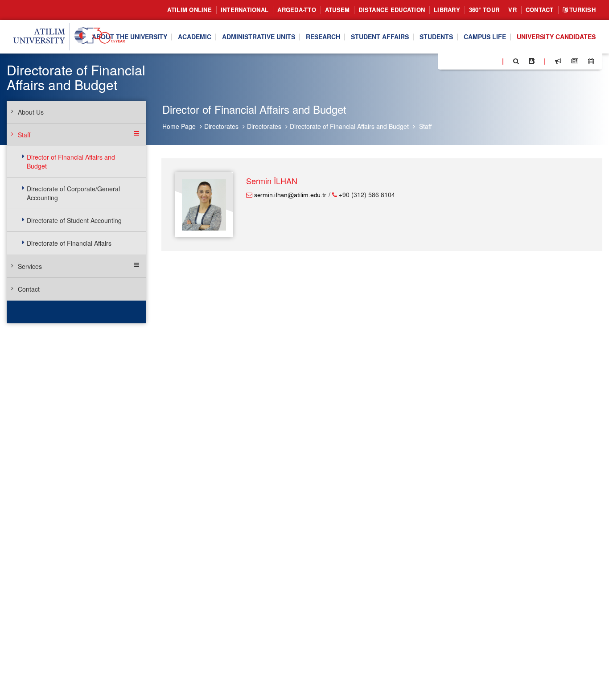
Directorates (221, 126)
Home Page (179, 126)
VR (512, 9)
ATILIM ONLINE (189, 9)
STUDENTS (436, 37)
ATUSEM (337, 9)
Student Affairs (380, 37)
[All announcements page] (558, 61)
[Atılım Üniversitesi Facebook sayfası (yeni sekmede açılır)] (447, 61)
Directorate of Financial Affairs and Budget (349, 126)
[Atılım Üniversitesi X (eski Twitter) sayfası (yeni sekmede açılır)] (458, 61)
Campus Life (485, 37)
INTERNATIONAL (244, 9)
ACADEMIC (194, 37)
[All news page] (574, 61)
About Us (31, 111)
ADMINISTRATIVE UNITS (258, 37)
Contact (540, 9)
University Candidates (556, 37)
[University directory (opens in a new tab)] (531, 61)
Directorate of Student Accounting (74, 220)
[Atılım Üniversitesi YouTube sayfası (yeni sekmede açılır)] (491, 61)
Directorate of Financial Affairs (69, 243)
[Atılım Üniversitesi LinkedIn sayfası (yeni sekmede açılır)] (468, 61)
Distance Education (391, 9)
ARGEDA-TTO (296, 9)
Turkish (582, 9)
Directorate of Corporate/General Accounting (73, 193)
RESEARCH (323, 37)
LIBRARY (447, 9)
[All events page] (591, 61)
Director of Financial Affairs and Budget (71, 161)
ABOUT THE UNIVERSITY (129, 37)
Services (30, 266)
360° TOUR (484, 9)
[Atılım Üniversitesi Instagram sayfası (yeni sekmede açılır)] (480, 61)
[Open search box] (516, 61)
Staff (425, 126)
